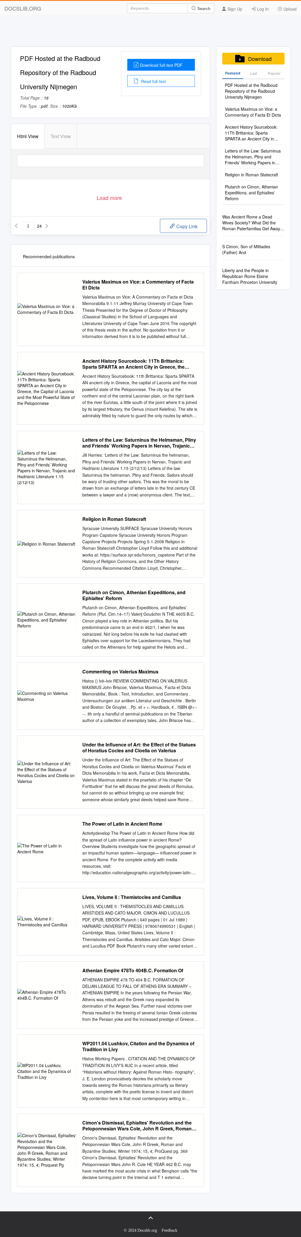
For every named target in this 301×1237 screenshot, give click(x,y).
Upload (289, 9)
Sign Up (234, 9)
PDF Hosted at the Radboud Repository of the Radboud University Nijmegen (251, 91)
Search (203, 8)
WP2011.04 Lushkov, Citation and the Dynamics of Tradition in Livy (138, 1046)
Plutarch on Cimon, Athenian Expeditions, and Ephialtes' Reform (133, 595)
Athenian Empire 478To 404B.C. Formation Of (132, 970)
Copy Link (186, 226)
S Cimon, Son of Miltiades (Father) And (246, 249)
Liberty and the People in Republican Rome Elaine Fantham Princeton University (249, 276)
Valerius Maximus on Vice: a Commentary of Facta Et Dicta (138, 285)
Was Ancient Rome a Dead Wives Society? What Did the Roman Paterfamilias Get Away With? (251, 222)
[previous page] (16, 226)
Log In (262, 9)
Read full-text (153, 81)
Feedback (169, 1230)
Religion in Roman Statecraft (114, 519)
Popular (274, 73)
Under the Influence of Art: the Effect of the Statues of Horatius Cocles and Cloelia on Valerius (139, 748)
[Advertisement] (150, 33)
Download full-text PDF (161, 65)
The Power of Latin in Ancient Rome (122, 824)
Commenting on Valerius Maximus (120, 672)
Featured (232, 73)
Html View (28, 136)
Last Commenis (253, 75)
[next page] (46, 226)
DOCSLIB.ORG (22, 8)
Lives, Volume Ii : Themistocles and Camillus (131, 897)
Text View (61, 136)
